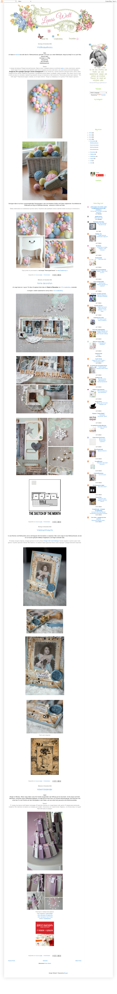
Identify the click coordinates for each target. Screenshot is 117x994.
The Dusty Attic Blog (98, 222)
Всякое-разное (99, 305)
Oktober (92, 154)
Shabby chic (98, 234)
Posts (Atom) (48, 963)
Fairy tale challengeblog (98, 329)
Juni (91, 163)
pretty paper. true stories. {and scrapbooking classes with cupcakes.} (98, 208)
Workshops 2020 (102, 259)
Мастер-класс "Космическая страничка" (102, 440)
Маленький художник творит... (98, 520)
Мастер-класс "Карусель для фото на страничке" (102, 284)
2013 (90, 137)
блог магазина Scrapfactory (45, 915)
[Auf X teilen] (57, 275)
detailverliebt (98, 258)
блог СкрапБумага (46, 918)
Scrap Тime (99, 497)
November (93, 152)
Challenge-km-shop (99, 317)
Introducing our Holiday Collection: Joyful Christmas (102, 249)
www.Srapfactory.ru (62, 270)
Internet (17, 54)
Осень (98, 355)
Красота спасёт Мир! (98, 341)
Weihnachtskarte (45, 530)
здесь (62, 68)
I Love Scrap (98, 359)
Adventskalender (44, 789)
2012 (90, 139)
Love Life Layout (102, 474)
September (93, 156)
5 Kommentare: (47, 955)
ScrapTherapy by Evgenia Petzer (98, 365)
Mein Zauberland (98, 449)
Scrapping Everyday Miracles (98, 425)
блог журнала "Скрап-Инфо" (45, 913)
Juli (91, 160)
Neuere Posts (11, 960)
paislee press (98, 216)
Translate (103, 95)
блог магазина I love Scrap (45, 917)
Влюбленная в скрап (98, 485)
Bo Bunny (98, 246)
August (92, 158)
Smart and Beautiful (98, 281)
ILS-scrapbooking (65, 287)
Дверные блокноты (102, 450)
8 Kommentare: (47, 521)
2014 (90, 135)
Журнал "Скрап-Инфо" (98, 413)
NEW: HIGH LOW (99, 217)
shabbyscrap (98, 377)
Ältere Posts (78, 960)
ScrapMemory (98, 461)
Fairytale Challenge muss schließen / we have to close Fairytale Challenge (102, 332)
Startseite (45, 960)
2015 (90, 132)
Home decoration (44, 283)
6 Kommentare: (47, 781)
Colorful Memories (98, 473)
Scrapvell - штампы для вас (98, 293)
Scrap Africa (98, 401)
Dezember (93, 141)
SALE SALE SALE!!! (102, 486)
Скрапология (98, 353)
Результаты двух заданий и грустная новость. (102, 500)
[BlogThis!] (55, 275)
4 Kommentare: (47, 274)
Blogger (66, 973)
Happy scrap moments (98, 389)
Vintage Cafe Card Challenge (51, 541)
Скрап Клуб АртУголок (99, 437)
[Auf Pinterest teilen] (60, 275)
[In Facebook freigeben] (58, 275)
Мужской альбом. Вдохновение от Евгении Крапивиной (102, 380)
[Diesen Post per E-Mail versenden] (53, 275)
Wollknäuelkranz (45, 47)
